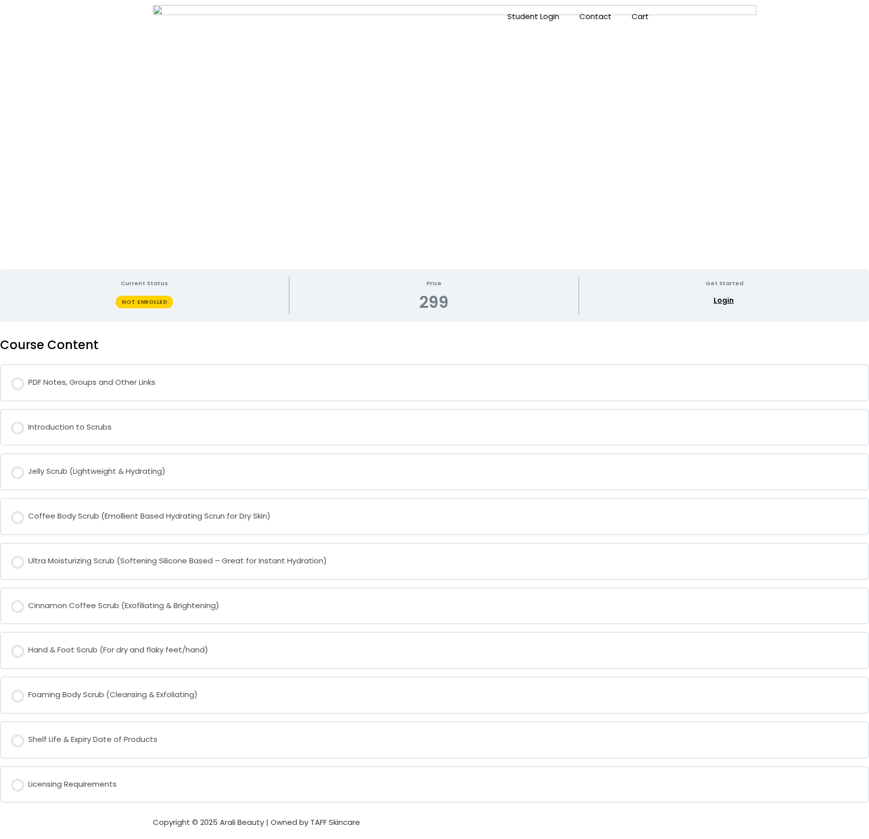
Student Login (533, 16)
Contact (595, 16)
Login (724, 300)
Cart (640, 16)
